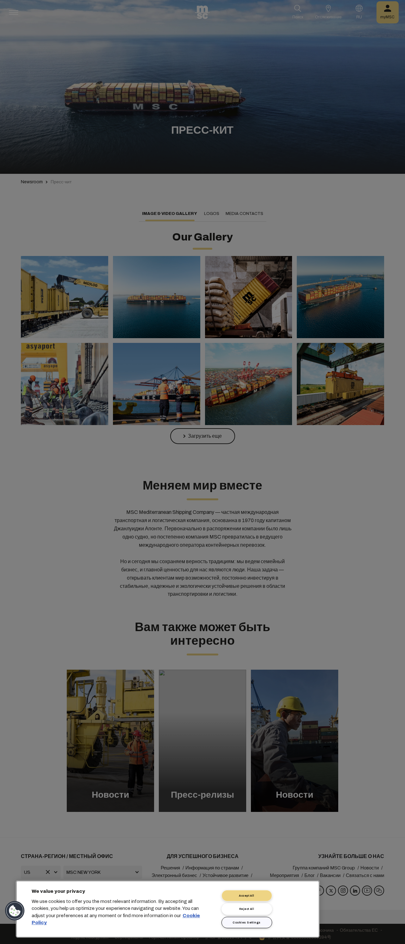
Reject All (246, 909)
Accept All (246, 895)
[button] (15, 911)
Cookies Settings (246, 922)
